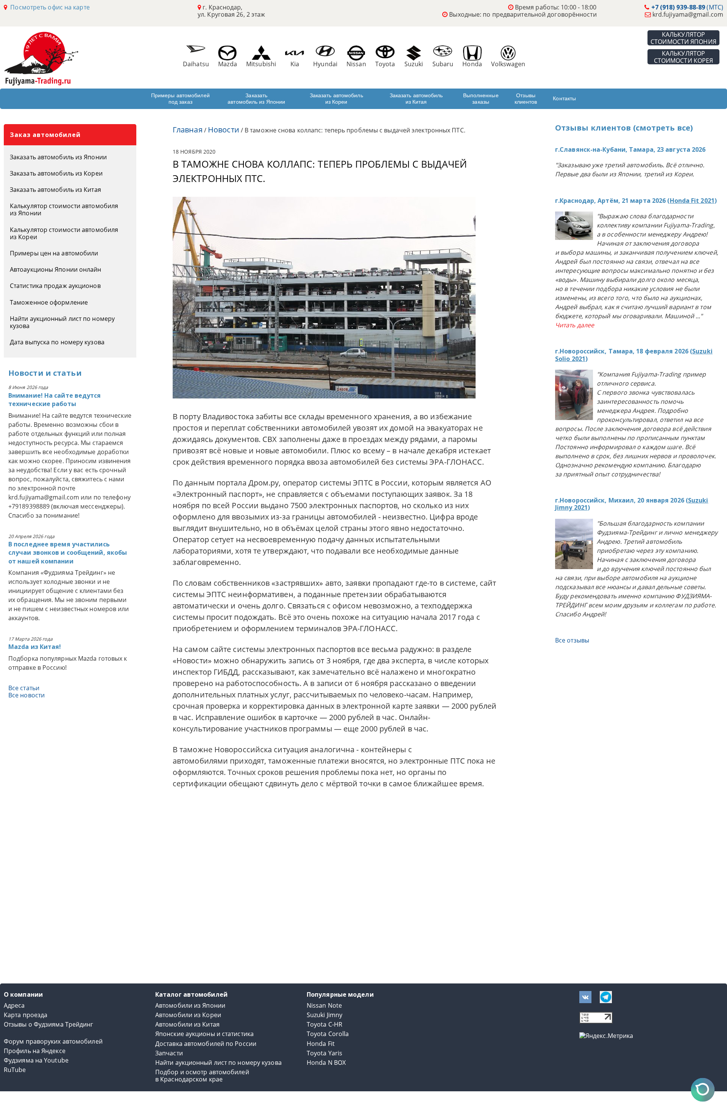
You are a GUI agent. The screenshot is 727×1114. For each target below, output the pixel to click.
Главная (188, 129)
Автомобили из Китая (187, 1024)
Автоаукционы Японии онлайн (55, 269)
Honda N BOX (326, 1062)
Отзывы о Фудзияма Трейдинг (49, 1024)
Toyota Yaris (324, 1053)
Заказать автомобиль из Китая (416, 98)
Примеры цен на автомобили (54, 253)
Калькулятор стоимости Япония (683, 37)
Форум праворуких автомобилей (53, 1041)
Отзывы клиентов (526, 98)
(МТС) (687, 7)
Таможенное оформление (49, 302)
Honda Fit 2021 (692, 200)
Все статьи (23, 688)
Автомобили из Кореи (188, 1015)
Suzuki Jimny (324, 1015)
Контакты (564, 98)
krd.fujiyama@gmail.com (687, 14)
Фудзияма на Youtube (36, 1060)
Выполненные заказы (481, 98)
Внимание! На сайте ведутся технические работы (54, 399)
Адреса (14, 1005)
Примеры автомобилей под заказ (180, 98)
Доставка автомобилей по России (205, 1043)
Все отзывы (572, 640)
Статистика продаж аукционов (55, 286)
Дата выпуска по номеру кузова (57, 342)
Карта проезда (25, 1015)
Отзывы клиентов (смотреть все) (624, 128)
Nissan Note (324, 1005)
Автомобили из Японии (190, 1005)
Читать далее (574, 325)
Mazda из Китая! (34, 647)
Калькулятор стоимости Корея (683, 56)
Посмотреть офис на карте (48, 7)
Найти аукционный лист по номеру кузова (62, 322)
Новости (26, 373)
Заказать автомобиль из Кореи (336, 98)
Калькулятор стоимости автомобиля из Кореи (64, 233)
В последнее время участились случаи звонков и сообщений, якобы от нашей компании (67, 552)
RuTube (15, 1070)
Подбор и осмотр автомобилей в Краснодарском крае (202, 1076)
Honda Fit (321, 1043)
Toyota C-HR (324, 1024)
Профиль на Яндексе (35, 1051)
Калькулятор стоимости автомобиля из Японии (64, 209)
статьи (67, 373)
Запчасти (169, 1053)
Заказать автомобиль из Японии (256, 98)
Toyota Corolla (328, 1034)
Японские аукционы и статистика (204, 1034)
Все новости (26, 695)
